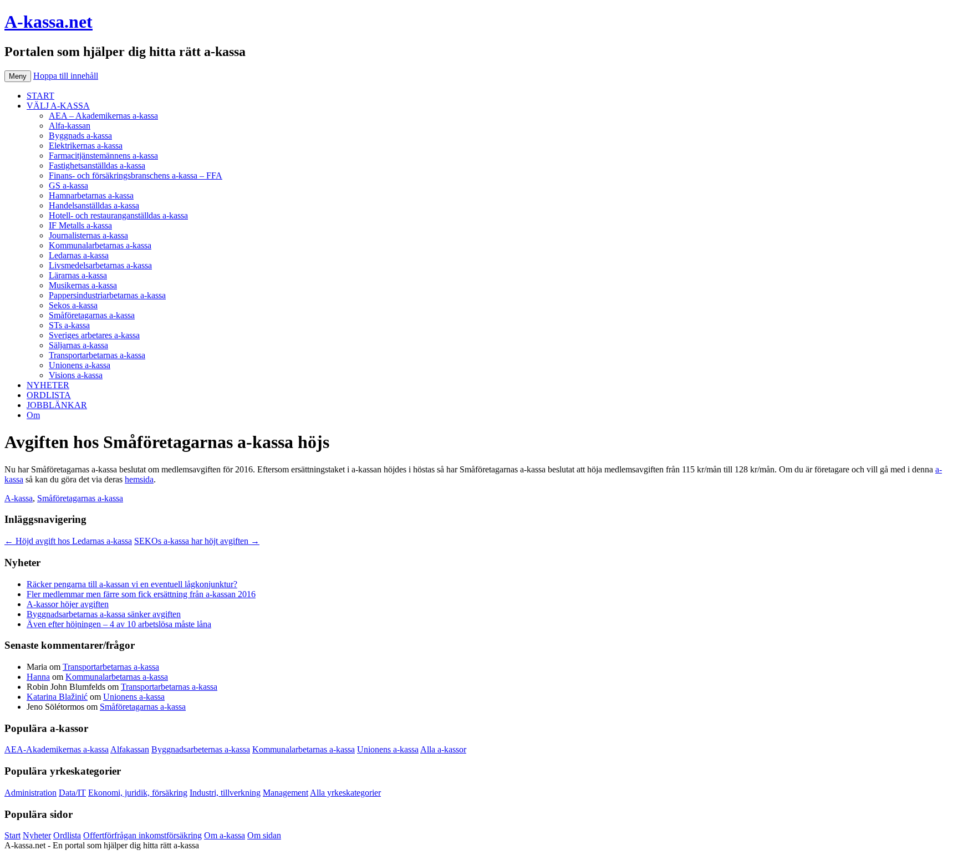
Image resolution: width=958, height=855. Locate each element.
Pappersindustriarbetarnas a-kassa (107, 295)
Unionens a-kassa (79, 365)
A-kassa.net (48, 22)
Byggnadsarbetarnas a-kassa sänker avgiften (104, 614)
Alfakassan (129, 749)
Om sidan (264, 835)
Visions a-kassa (76, 375)
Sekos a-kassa (73, 305)
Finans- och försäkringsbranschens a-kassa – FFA (135, 175)
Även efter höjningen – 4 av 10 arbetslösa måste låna (119, 624)
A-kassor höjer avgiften (68, 604)
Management (285, 792)
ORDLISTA (49, 395)
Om (33, 415)
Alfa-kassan (69, 125)
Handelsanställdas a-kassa (94, 205)
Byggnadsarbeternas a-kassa (200, 749)
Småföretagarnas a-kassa (92, 315)
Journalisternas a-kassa (88, 235)
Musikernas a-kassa (83, 285)
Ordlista (67, 835)
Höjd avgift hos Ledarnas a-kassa (68, 541)
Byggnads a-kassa (80, 135)
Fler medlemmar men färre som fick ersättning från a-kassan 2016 (141, 594)
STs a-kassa (69, 325)
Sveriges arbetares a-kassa (94, 335)
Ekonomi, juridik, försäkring (137, 792)
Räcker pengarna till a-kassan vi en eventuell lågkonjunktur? (132, 584)
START (40, 95)
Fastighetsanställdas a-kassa (97, 165)
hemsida (139, 479)
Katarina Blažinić (57, 696)
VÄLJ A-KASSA (58, 105)
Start (12, 835)
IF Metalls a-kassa (80, 225)
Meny (18, 76)
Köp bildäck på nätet (237, 845)
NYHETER (48, 385)
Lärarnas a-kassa (78, 275)
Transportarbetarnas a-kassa (97, 355)
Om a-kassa (224, 835)
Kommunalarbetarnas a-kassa (100, 245)
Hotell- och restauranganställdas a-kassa (118, 215)
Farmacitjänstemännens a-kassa (103, 155)
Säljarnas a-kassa (78, 345)
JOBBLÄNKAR (57, 405)
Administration (30, 792)
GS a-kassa (68, 185)
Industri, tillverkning (225, 792)
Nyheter (37, 835)
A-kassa (18, 498)
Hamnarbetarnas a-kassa (91, 195)
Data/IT (72, 792)
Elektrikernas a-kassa (86, 145)
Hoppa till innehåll (65, 75)
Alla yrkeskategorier (345, 792)
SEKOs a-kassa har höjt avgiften (196, 541)
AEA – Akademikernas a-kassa (103, 115)
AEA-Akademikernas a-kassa (56, 749)
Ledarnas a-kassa (79, 255)
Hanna (38, 676)
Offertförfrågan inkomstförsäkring (142, 835)
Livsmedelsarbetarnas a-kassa (100, 265)
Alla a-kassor (443, 749)
